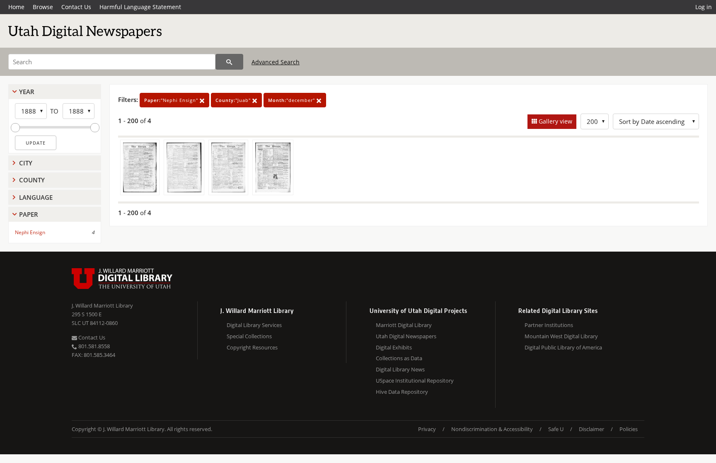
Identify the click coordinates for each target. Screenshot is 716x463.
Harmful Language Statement (140, 7)
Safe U (556, 429)
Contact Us (76, 7)
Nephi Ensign (30, 232)
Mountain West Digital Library (561, 336)
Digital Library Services (254, 325)
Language (36, 197)
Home (16, 7)
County (32, 180)
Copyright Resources (252, 347)
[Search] (229, 62)
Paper (28, 214)
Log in (703, 7)
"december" (292, 100)
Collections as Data (399, 358)
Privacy (427, 429)
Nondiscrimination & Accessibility (492, 429)
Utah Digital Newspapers (406, 336)
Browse (43, 7)
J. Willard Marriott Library (102, 305)
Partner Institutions (549, 325)
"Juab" (233, 100)
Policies (628, 429)
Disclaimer (591, 429)
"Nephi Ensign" (172, 100)
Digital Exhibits (394, 347)
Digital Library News (400, 369)
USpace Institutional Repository (415, 380)
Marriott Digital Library (404, 325)
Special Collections (249, 336)
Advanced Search (276, 62)
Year (26, 91)
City (25, 163)
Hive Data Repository (402, 391)
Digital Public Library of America (563, 347)
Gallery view (554, 121)
